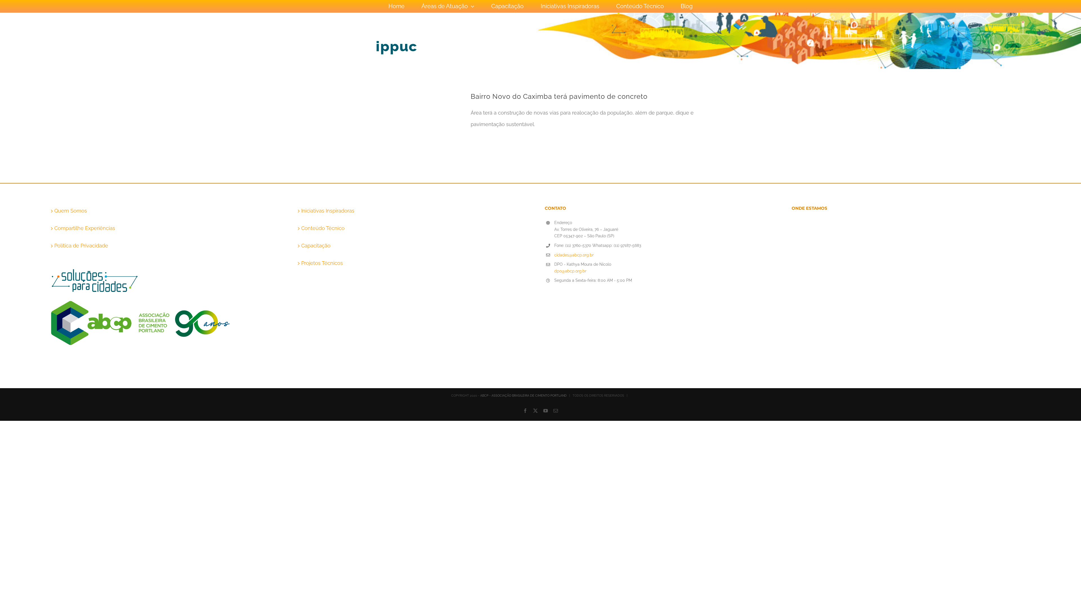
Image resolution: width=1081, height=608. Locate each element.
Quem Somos (70, 211)
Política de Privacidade (81, 246)
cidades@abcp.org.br (574, 255)
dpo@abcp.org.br (570, 271)
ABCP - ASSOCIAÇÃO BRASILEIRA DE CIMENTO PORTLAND (523, 395)
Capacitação (315, 246)
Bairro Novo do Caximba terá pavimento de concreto (559, 96)
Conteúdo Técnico (323, 228)
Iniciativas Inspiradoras (327, 211)
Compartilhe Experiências (84, 228)
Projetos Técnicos (322, 263)
